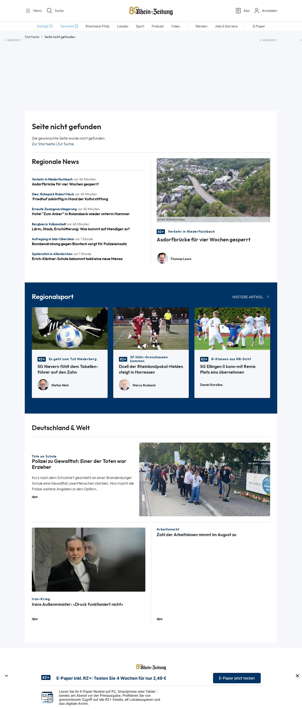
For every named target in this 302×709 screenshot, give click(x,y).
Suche (59, 11)
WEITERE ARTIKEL (248, 297)
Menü (37, 11)
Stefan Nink (60, 385)
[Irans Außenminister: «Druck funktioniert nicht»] (88, 559)
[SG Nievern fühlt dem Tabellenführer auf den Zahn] (70, 328)
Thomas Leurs (180, 259)
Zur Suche (65, 143)
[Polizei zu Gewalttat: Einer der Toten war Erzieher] (204, 479)
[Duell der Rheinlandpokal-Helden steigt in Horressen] (151, 328)
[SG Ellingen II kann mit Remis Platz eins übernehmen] (232, 328)
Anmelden (269, 11)
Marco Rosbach (144, 385)
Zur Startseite (43, 143)
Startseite (32, 37)
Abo (246, 11)
